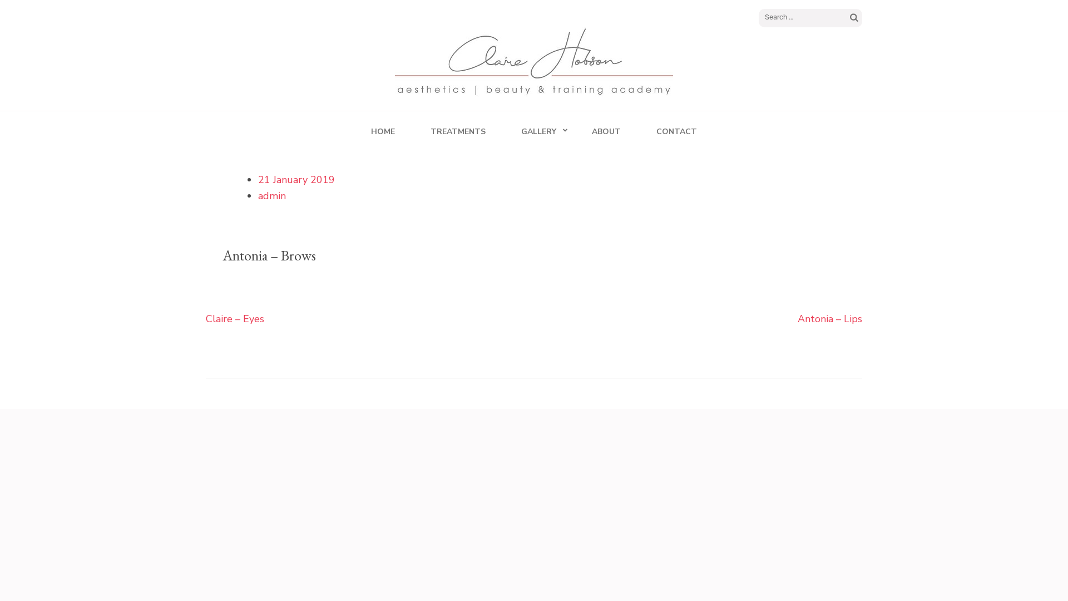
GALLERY (538, 131)
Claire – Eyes (235, 319)
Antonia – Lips (830, 319)
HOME (383, 131)
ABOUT (606, 131)
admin (272, 196)
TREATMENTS (458, 131)
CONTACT (676, 131)
